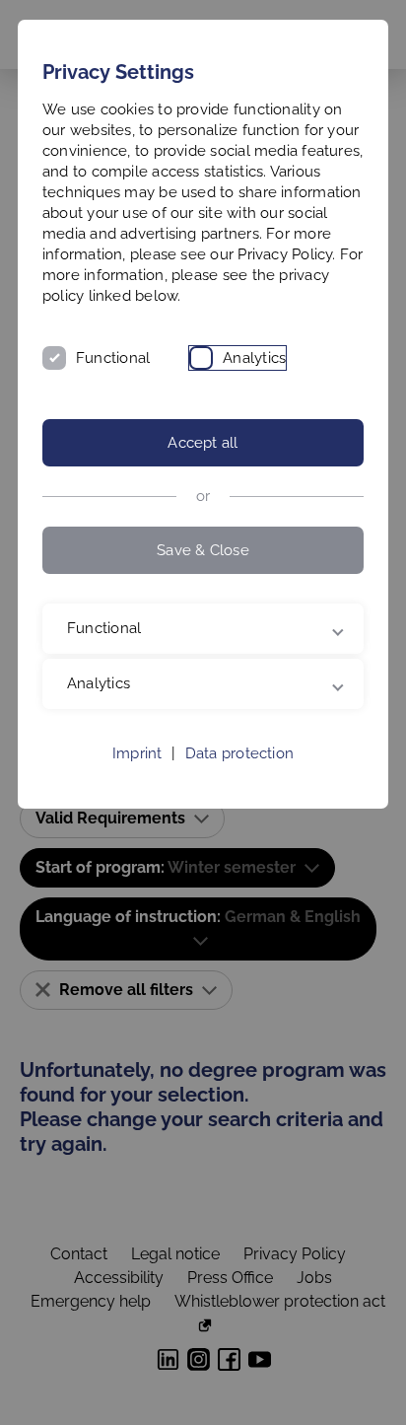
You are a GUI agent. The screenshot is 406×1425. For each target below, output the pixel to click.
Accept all (202, 443)
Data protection (239, 774)
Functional (113, 358)
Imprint (137, 774)
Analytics (254, 358)
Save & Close (203, 550)
